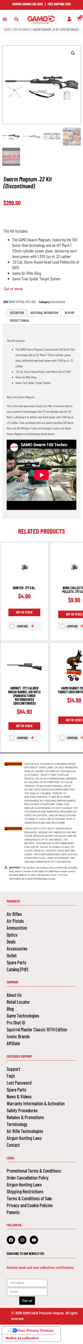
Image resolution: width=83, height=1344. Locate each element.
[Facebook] (11, 1240)
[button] (4, 19)
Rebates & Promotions (25, 1117)
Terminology (17, 1124)
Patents (13, 1212)
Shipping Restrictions (25, 1191)
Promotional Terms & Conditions (34, 1171)
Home (7, 29)
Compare (22, 626)
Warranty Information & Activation (36, 1103)
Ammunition (17, 928)
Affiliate (13, 1043)
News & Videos (19, 1096)
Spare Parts (16, 962)
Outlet (12, 955)
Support (13, 1069)
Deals (11, 941)
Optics (12, 935)
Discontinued (21, 29)
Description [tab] (17, 313)
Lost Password (19, 1082)
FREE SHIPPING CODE (59, 4)
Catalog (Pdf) (17, 969)
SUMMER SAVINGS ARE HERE (27, 4)
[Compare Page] (34, 626)
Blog (10, 1009)
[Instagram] (22, 1240)
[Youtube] (34, 1240)
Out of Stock (24, 612)
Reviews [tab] (69, 313)
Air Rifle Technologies (25, 1131)
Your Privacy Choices (35, 1330)
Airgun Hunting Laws (24, 1138)
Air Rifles (14, 914)
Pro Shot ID (16, 1022)
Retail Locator (18, 1002)
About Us (14, 995)
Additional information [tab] (44, 313)
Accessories (17, 948)
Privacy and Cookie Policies (30, 1205)
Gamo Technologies (23, 1015)
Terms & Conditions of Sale (29, 1198)
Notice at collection (22, 1338)
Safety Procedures (22, 1110)
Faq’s (11, 1076)
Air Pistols (15, 921)
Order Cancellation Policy (28, 1177)
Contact (13, 1145)
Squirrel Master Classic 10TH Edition (37, 1029)
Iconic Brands (18, 1036)
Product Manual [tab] (19, 320)
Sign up (27, 1300)
